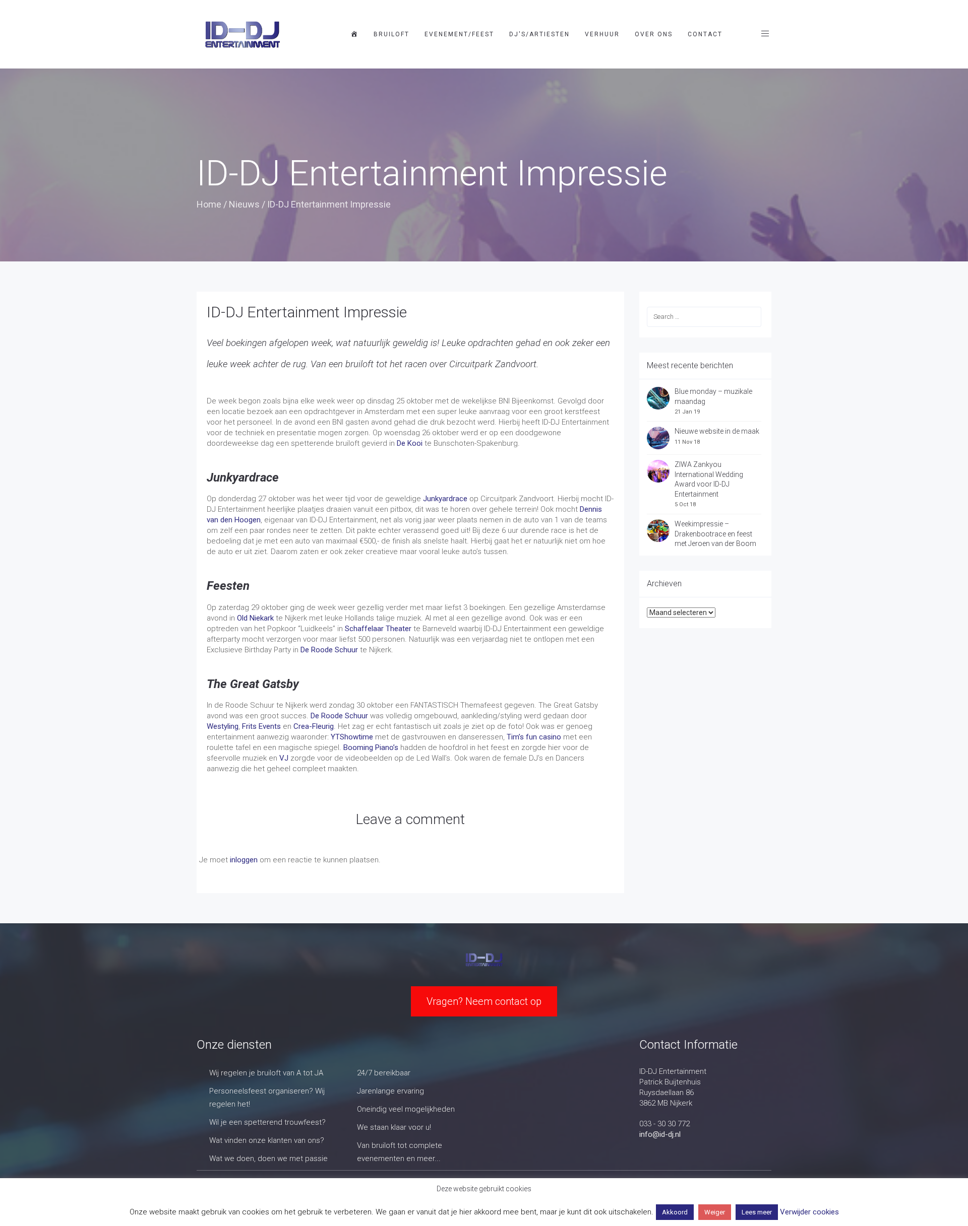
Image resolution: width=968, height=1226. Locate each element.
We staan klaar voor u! (394, 1127)
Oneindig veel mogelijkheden (406, 1109)
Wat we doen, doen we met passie (268, 1158)
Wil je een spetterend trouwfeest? (267, 1122)
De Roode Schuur (329, 649)
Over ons (654, 34)
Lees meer (757, 1212)
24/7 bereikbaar (383, 1072)
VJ (283, 758)
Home (209, 204)
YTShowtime (352, 736)
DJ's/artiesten (539, 34)
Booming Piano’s (370, 747)
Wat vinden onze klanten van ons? (266, 1140)
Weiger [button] (714, 1212)
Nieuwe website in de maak (717, 431)
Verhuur (602, 34)
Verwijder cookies (809, 1211)
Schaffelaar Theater (378, 628)
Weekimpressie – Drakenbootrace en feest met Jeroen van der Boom (715, 534)
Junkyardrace (445, 498)
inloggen (244, 859)
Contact (705, 34)
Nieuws (244, 204)
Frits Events (261, 726)
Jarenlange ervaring (390, 1091)
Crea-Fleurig (313, 726)
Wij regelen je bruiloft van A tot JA (266, 1072)
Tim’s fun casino (534, 736)
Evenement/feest (459, 34)
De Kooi (409, 443)
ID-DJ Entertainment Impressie (307, 312)
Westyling (222, 726)
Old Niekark (254, 618)
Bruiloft (391, 34)
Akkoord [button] (675, 1212)
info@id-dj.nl (660, 1134)
